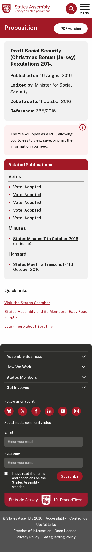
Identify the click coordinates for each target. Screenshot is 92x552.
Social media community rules (27, 423)
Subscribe (69, 476)
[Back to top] (86, 546)
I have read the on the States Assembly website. (29, 480)
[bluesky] (9, 411)
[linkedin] (49, 411)
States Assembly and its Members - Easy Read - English (45, 314)
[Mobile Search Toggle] (71, 8)
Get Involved (17, 387)
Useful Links (46, 525)
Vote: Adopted (27, 187)
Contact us (78, 518)
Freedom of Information (32, 531)
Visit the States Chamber (27, 303)
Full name (12, 453)
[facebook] (36, 411)
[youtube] (62, 411)
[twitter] (22, 411)
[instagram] (76, 411)
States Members (21, 377)
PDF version (71, 28)
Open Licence (65, 531)
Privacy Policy (27, 537)
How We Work (18, 367)
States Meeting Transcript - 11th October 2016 (43, 267)
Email (8, 432)
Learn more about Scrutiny (28, 326)
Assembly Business (24, 356)
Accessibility (56, 518)
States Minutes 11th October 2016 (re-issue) (45, 241)
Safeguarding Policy (59, 537)
